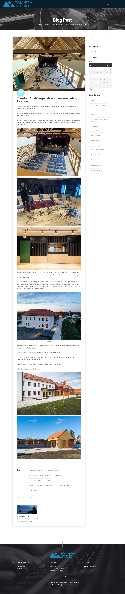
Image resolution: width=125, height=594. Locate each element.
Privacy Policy (56, 585)
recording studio (95, 135)
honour (93, 114)
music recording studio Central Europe (40, 475)
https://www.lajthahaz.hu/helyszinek (28, 369)
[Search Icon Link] (119, 4)
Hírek (47, 24)
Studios (61, 4)
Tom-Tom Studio (34, 490)
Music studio (94, 126)
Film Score (71, 4)
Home (41, 24)
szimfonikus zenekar (65, 485)
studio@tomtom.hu (90, 566)
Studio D (100, 154)
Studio (48, 480)
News (42, 4)
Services (82, 4)
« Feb (91, 89)
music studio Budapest (97, 131)
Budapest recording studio (36, 470)
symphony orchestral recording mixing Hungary (42, 485)
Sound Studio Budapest (36, 480)
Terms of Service (68, 585)
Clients (91, 4)
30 (110, 83)
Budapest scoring (53, 470)
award (92, 100)
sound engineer (95, 140)
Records (100, 4)
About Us (51, 4)
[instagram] (65, 577)
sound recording (59, 475)
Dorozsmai (107, 110)
